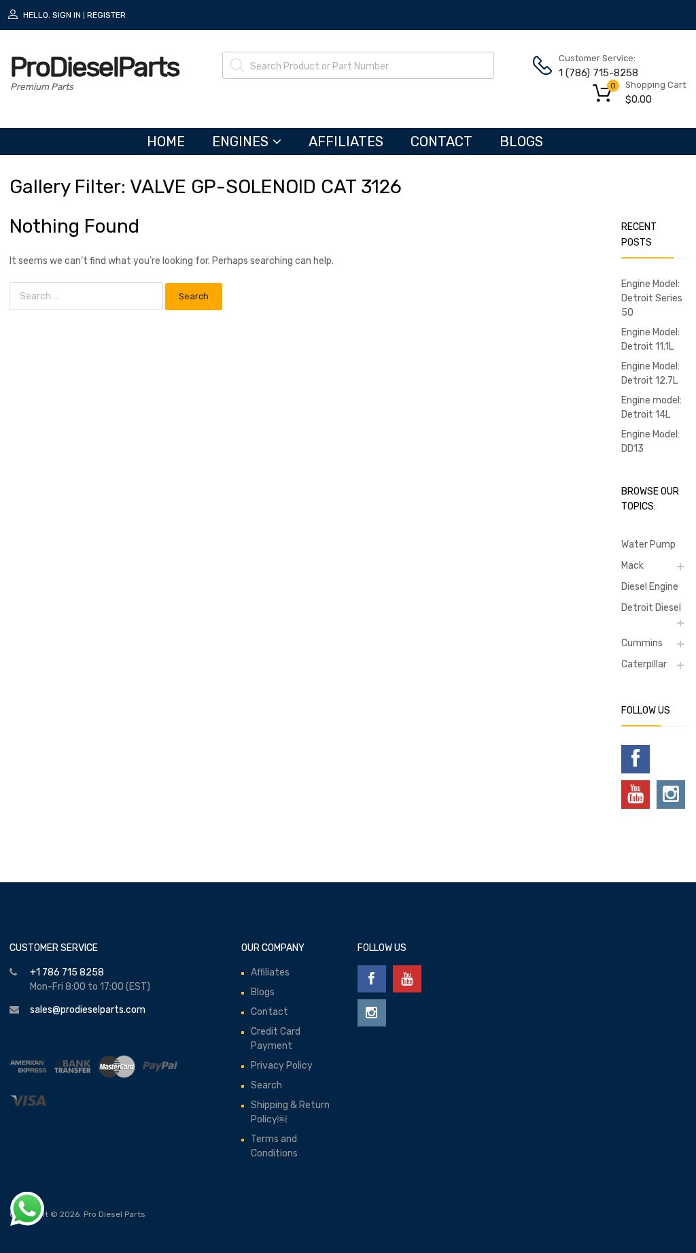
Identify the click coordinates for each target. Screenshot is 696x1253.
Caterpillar (644, 664)
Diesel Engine (649, 586)
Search (266, 1085)
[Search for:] (87, 296)
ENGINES (240, 141)
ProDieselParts (94, 67)
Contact (441, 141)
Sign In (66, 15)
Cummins (642, 643)
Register (106, 15)
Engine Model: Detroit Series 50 (651, 298)
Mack (632, 565)
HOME (166, 141)
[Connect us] (635, 759)
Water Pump (648, 544)
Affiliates (346, 141)
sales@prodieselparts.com (87, 1010)
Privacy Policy (282, 1065)
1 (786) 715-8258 (592, 73)
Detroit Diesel (651, 608)
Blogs (521, 141)
